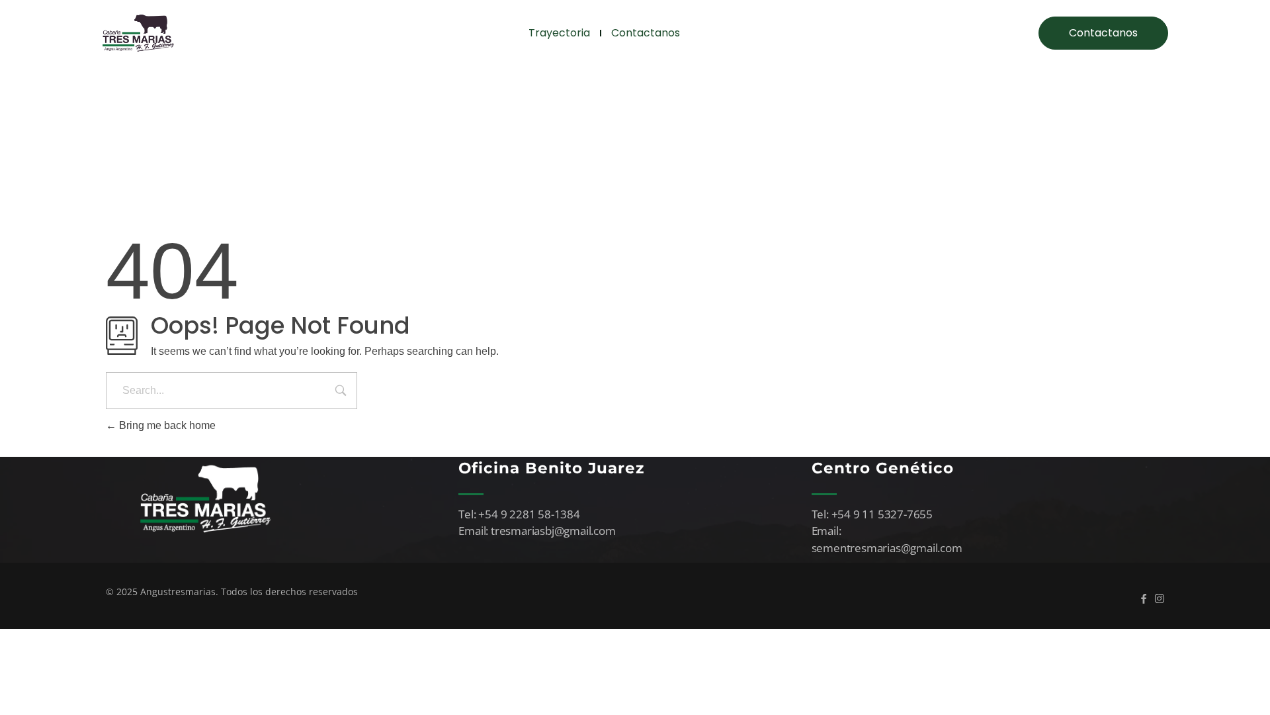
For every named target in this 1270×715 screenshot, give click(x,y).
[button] (1103, 33)
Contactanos (645, 32)
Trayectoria (559, 32)
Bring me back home (166, 425)
